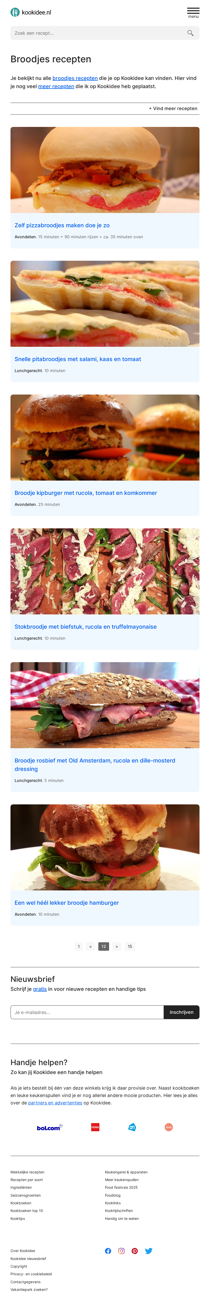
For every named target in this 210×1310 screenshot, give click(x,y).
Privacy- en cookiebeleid (31, 1274)
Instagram (121, 1251)
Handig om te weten (122, 1218)
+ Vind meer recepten (173, 108)
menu (193, 16)
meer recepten (56, 86)
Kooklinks (113, 1203)
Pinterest (135, 1251)
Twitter (149, 1251)
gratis (40, 989)
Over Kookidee (22, 1250)
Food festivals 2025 (121, 1187)
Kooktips (17, 1218)
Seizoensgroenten (25, 1195)
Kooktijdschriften (119, 1210)
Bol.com (50, 1127)
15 (130, 946)
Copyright (18, 1266)
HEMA (95, 1127)
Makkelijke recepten (27, 1172)
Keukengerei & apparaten (126, 1172)
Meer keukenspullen (122, 1179)
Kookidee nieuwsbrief (28, 1258)
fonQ (169, 1127)
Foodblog (113, 1195)
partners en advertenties (55, 1102)
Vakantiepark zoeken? (29, 1289)
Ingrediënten (21, 1187)
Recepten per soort (26, 1179)
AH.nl (132, 1127)
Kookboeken (20, 1203)
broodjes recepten (75, 78)
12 (103, 946)
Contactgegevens (25, 1282)
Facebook (108, 1251)
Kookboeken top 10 (26, 1210)
